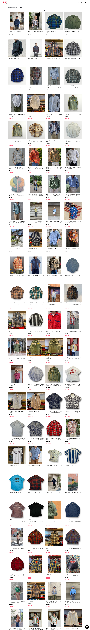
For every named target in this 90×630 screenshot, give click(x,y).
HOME (9, 7)
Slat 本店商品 (15, 7)
